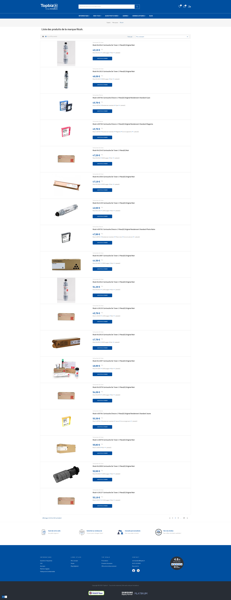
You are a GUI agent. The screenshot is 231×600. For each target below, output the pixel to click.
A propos (42, 566)
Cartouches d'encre (98, 95)
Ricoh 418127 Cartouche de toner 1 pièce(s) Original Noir (114, 492)
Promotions (105, 560)
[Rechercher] (137, 7)
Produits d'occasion (107, 563)
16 (184, 518)
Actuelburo (135, 585)
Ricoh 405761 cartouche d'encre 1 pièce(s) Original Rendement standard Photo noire (124, 229)
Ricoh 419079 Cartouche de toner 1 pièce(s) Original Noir (114, 440)
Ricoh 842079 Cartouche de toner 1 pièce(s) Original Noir (114, 387)
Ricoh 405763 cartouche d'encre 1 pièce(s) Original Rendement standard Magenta (123, 124)
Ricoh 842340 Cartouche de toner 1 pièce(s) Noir (111, 150)
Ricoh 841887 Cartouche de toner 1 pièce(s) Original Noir (114, 256)
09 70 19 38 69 (136, 563)
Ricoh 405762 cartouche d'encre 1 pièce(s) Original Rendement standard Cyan (121, 98)
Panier (73, 563)
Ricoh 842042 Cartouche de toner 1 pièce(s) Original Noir (114, 45)
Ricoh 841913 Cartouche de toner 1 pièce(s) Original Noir (114, 71)
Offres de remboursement (109, 566)
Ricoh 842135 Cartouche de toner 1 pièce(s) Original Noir (114, 203)
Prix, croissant (162, 37)
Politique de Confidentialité (47, 571)
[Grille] (43, 37)
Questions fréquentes (46, 560)
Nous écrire (135, 566)
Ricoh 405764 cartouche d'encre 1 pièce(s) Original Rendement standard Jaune (122, 414)
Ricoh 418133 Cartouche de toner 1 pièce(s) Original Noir (114, 308)
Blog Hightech (75, 566)
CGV (41, 563)
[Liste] (46, 37)
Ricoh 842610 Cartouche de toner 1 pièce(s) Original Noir (114, 335)
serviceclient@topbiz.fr (138, 560)
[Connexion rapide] (189, 6)
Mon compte (74, 560)
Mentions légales (45, 569)
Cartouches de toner (98, 42)
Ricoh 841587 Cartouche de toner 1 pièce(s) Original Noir (114, 361)
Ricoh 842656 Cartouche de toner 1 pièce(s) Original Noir (114, 466)
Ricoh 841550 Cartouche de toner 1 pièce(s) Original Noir (114, 177)
